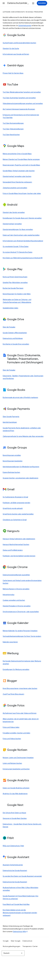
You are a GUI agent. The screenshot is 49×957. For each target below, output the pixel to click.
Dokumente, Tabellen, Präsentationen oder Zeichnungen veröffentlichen (23, 377)
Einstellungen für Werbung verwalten (16, 669)
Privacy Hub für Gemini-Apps (13, 73)
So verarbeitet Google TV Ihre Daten (15, 246)
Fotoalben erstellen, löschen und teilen (16, 733)
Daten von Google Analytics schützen (16, 788)
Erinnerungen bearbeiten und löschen (16, 769)
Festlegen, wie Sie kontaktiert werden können (19, 556)
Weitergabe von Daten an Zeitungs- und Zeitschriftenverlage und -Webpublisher (17, 301)
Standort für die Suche (11, 48)
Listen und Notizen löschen (12, 763)
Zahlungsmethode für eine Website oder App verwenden (23, 436)
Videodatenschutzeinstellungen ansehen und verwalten (23, 103)
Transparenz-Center (30, 946)
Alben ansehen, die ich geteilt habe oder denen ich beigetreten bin (21, 720)
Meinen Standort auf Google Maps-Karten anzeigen (21, 159)
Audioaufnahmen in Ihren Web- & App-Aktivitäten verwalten (20, 889)
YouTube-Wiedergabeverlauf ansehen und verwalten (22, 92)
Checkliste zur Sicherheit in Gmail (15, 520)
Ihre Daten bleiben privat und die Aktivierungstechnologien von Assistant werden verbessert (20, 912)
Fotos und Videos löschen (12, 739)
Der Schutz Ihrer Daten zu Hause (14, 813)
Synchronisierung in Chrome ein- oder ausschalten (21, 612)
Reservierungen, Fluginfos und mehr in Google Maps (21, 165)
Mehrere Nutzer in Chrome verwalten (16, 589)
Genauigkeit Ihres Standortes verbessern (17, 182)
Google (6, 941)
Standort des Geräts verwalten (14, 212)
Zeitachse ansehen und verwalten (15, 188)
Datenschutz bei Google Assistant (15, 870)
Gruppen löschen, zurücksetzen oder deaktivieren (20, 478)
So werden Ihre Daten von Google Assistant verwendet (22, 876)
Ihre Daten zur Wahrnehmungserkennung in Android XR (23, 258)
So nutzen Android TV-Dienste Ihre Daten (17, 252)
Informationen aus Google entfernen (16, 54)
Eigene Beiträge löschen (11, 472)
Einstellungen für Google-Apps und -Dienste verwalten (22, 218)
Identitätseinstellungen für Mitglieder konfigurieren (21, 467)
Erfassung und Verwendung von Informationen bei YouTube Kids (21, 116)
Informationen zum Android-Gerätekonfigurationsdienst (23, 241)
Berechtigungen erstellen (12, 455)
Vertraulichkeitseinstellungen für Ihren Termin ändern (22, 636)
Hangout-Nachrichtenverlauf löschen (16, 544)
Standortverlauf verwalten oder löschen (17, 176)
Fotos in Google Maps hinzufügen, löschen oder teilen (22, 193)
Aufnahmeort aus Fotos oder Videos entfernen (19, 713)
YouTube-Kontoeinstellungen (13, 123)
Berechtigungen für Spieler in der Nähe (17, 294)
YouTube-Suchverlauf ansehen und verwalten (19, 98)
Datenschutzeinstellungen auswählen (16, 575)
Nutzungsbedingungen (11, 946)
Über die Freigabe (9, 327)
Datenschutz (27, 941)
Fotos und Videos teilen (11, 727)
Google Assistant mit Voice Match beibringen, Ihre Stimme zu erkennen (20, 897)
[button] (3, 3)
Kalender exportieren (10, 642)
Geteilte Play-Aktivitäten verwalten (15, 282)
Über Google (15, 941)
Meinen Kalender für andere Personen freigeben (20, 631)
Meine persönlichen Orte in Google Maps (17, 154)
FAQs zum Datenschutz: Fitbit (13, 846)
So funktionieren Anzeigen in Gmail (15, 497)
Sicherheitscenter (24, 25)
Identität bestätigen (10, 422)
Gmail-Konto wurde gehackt (13, 508)
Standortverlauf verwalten (12, 224)
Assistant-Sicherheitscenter (13, 865)
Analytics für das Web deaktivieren (15, 794)
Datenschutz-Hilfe (19, 931)
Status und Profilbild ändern (13, 550)
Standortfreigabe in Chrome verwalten (17, 606)
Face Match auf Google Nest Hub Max (16, 904)
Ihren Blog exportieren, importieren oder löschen (20, 688)
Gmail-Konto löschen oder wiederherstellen (18, 514)
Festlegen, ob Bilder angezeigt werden (16, 503)
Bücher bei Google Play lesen (13, 288)
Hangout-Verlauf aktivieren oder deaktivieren (19, 539)
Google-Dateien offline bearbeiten (15, 333)
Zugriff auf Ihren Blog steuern (13, 694)
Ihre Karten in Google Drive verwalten (16, 344)
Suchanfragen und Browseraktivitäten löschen (19, 43)
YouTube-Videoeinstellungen (13, 129)
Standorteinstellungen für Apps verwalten (18, 229)
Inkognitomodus (8, 595)
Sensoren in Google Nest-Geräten (15, 818)
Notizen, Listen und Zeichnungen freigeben (18, 758)
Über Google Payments (11, 416)
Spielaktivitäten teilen (10, 308)
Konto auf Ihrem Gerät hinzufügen (15, 277)
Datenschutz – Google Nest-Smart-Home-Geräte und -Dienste (22, 825)
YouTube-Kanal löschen (11, 135)
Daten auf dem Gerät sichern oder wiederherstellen (21, 235)
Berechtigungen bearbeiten (12, 461)
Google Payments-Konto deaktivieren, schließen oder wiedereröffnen (22, 429)
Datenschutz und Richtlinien (13, 338)
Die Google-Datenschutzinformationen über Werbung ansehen (22, 662)
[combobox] (13, 953)
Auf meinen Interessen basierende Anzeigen (19, 109)
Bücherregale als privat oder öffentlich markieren (20, 397)
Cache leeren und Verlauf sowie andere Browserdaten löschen (22, 582)
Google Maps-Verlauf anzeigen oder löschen (19, 171)
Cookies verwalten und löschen (14, 600)
